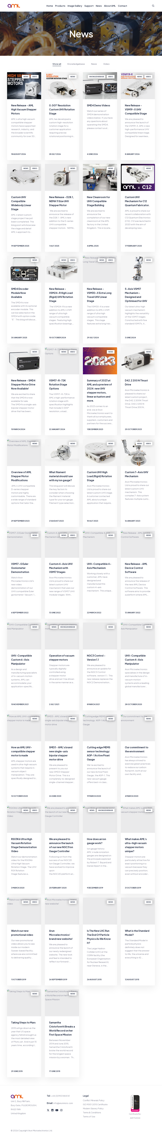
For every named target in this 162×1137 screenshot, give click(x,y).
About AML (110, 5)
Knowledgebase (76, 63)
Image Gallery (75, 5)
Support (89, 5)
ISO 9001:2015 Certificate (95, 1104)
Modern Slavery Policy (93, 1108)
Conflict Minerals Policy (93, 1100)
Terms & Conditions (92, 1112)
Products (60, 5)
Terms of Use (89, 1116)
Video (106, 63)
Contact (122, 5)
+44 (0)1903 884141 (60, 1095)
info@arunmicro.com (63, 1103)
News (99, 5)
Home (49, 5)
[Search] (153, 6)
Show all (57, 63)
